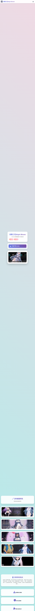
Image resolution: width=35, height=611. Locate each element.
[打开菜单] (33, 1)
